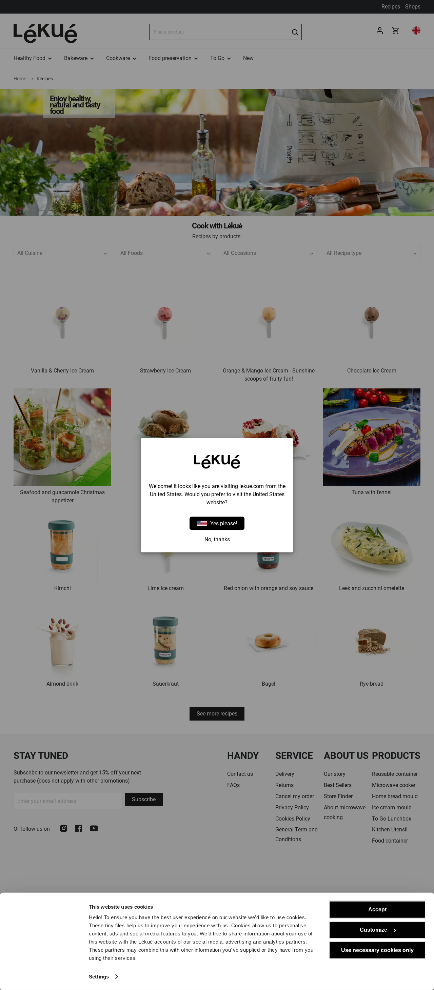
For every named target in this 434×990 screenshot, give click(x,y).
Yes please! (223, 523)
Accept (377, 909)
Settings (99, 976)
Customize (373, 930)
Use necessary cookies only (377, 950)
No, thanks (217, 539)
